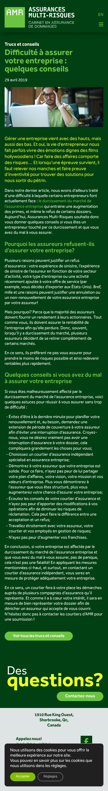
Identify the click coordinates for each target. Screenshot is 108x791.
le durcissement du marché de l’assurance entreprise (48, 203)
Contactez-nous (80, 696)
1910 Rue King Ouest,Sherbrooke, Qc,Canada (54, 720)
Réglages (50, 776)
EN (100, 15)
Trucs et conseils (22, 44)
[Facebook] (86, 741)
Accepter (23, 776)
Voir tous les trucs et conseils (39, 636)
